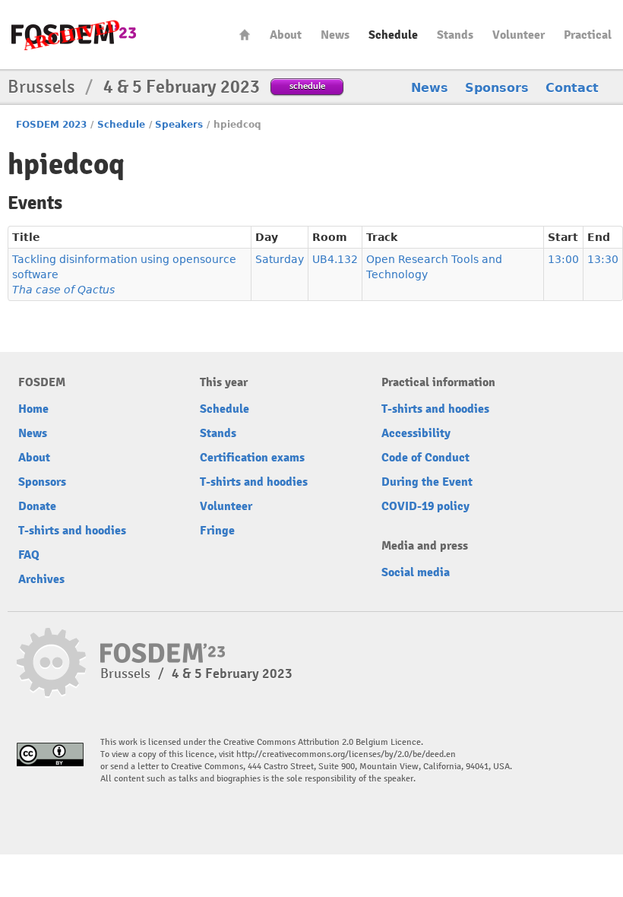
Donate (37, 506)
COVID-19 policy (425, 506)
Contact (572, 88)
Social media (415, 572)
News (335, 35)
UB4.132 (335, 259)
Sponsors (497, 88)
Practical (588, 35)
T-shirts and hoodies (72, 530)
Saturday (279, 259)
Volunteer (518, 35)
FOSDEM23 (73, 34)
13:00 (563, 259)
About (286, 35)
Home (245, 34)
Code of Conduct (425, 457)
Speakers (179, 124)
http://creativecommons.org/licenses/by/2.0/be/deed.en (346, 754)
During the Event (427, 482)
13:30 (602, 259)
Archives (41, 579)
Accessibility (416, 433)
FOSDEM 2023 (51, 124)
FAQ (29, 555)
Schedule (393, 35)
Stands (455, 35)
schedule (307, 85)
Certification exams (252, 457)
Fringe (217, 530)
